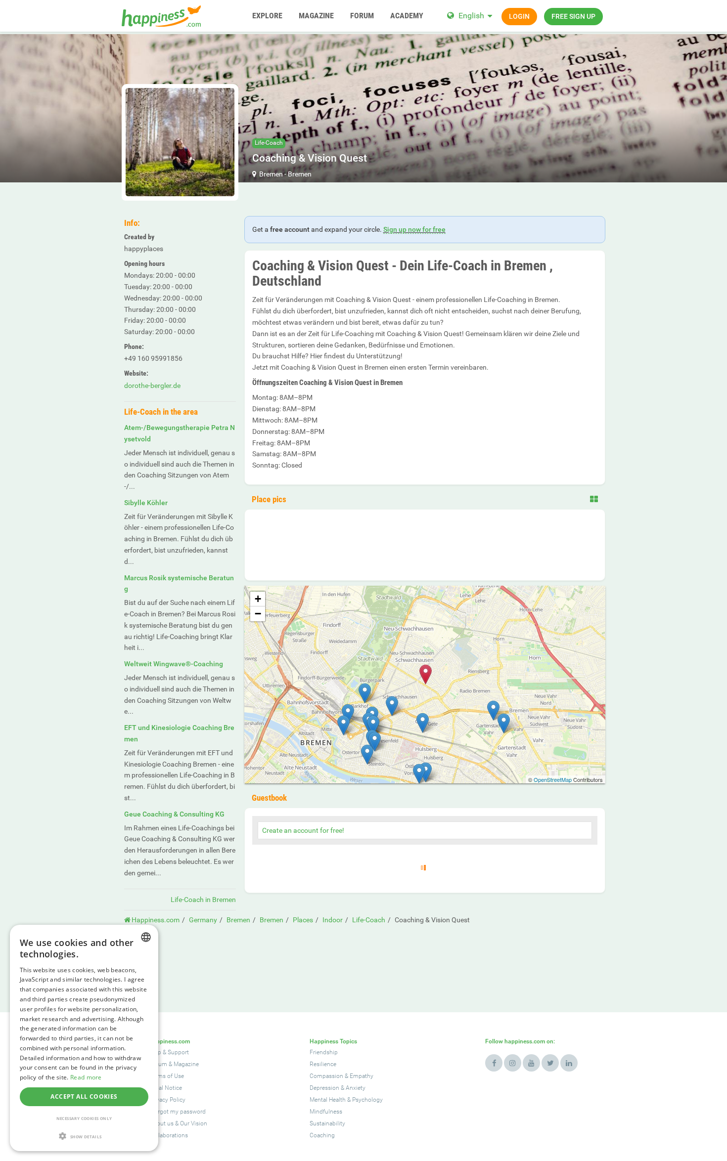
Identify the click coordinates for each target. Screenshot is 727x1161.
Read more (86, 1077)
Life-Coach (269, 142)
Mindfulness (326, 1111)
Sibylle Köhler (146, 503)
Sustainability (327, 1123)
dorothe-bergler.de (152, 385)
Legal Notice (165, 1087)
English (471, 15)
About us (161, 1123)
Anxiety (355, 1087)
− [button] (258, 613)
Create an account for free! (303, 830)
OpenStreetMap (553, 779)
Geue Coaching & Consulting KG (174, 814)
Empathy (361, 1076)
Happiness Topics (333, 1041)
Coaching (322, 1135)
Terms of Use (166, 1076)
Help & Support (169, 1052)
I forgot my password (177, 1111)
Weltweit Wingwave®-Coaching (173, 664)
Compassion (326, 1076)
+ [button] (258, 599)
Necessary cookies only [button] (84, 1118)
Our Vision (193, 1123)
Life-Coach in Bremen (203, 899)
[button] (84, 1136)
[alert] (84, 1038)
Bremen (271, 174)
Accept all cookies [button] (83, 1096)
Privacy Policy (167, 1099)
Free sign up (573, 16)
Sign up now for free (414, 229)
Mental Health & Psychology (346, 1099)
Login (519, 16)
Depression (324, 1087)
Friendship (324, 1052)
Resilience (323, 1064)
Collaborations (168, 1135)
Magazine (186, 1064)
